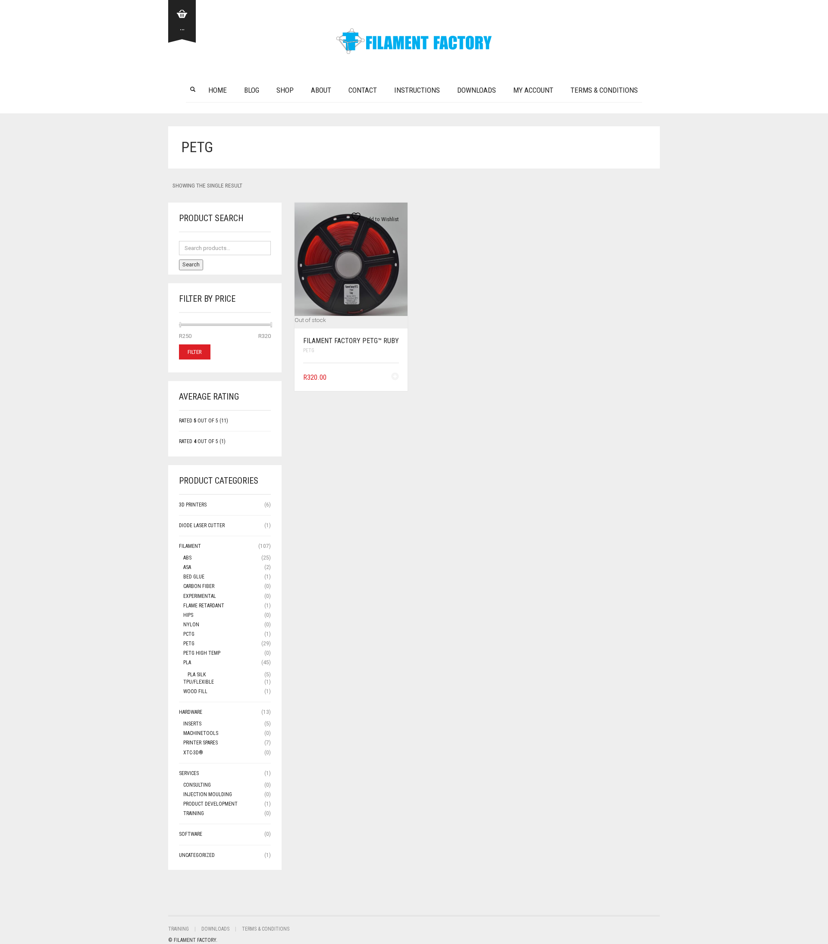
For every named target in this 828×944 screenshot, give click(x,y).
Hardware (190, 712)
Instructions (417, 90)
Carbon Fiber (198, 586)
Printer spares (200, 743)
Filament (190, 546)
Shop (285, 90)
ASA (187, 567)
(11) (203, 421)
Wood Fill (195, 691)
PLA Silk (197, 675)
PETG (308, 350)
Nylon (191, 625)
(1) (202, 441)
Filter (195, 352)
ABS (187, 558)
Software (190, 834)
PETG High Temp (201, 653)
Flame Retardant (203, 606)
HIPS (188, 615)
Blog (251, 90)
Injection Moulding (207, 794)
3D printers (193, 505)
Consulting (197, 785)
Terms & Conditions (604, 90)
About (321, 90)
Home (217, 90)
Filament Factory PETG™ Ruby (351, 341)
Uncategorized (197, 855)
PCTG (188, 634)
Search (191, 264)
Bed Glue (193, 577)
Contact (362, 90)
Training (193, 813)
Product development (210, 804)
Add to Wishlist (381, 219)
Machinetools (200, 733)
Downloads (476, 90)
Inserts (192, 724)
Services (189, 773)
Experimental (199, 596)
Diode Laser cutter (202, 525)
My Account (533, 90)
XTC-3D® (193, 753)
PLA (187, 663)
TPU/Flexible (198, 682)
